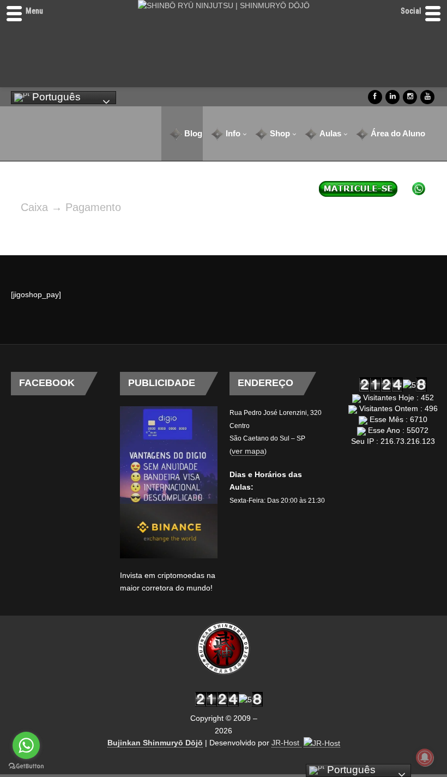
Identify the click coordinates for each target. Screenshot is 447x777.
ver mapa (248, 451)
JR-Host (286, 742)
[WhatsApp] (415, 188)
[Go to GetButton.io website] (26, 766)
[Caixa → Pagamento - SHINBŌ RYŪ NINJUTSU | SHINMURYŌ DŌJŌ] (223, 648)
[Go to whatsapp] (26, 745)
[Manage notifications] (424, 757)
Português (55, 97)
